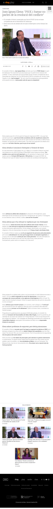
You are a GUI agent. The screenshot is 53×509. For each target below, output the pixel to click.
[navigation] (28, 2)
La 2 (24, 150)
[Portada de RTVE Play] (10, 2)
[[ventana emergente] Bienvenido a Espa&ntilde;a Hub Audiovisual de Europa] (41, 498)
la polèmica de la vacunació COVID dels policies (23, 313)
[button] (3, 2)
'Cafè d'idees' (17, 150)
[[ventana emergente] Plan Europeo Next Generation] (12, 498)
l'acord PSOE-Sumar (27, 74)
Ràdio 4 (29, 150)
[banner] (11, 2)
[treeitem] (26, 2)
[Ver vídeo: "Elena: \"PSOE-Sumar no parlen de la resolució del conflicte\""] (26, 43)
